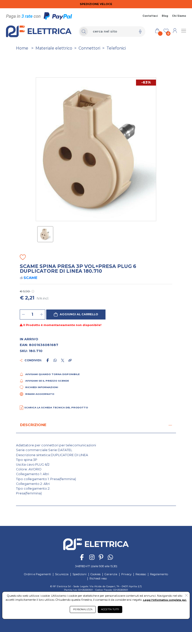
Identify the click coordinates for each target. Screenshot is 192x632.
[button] (76, 314)
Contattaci (150, 16)
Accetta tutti (110, 609)
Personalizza (82, 609)
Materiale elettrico (54, 48)
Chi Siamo (179, 16)
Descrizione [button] (33, 425)
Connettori (89, 48)
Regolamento (159, 574)
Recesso (141, 574)
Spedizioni (79, 574)
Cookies (95, 574)
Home (22, 48)
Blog (165, 16)
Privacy (126, 574)
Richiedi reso (98, 578)
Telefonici (116, 48)
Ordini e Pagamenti (37, 574)
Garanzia (110, 574)
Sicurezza (61, 574)
